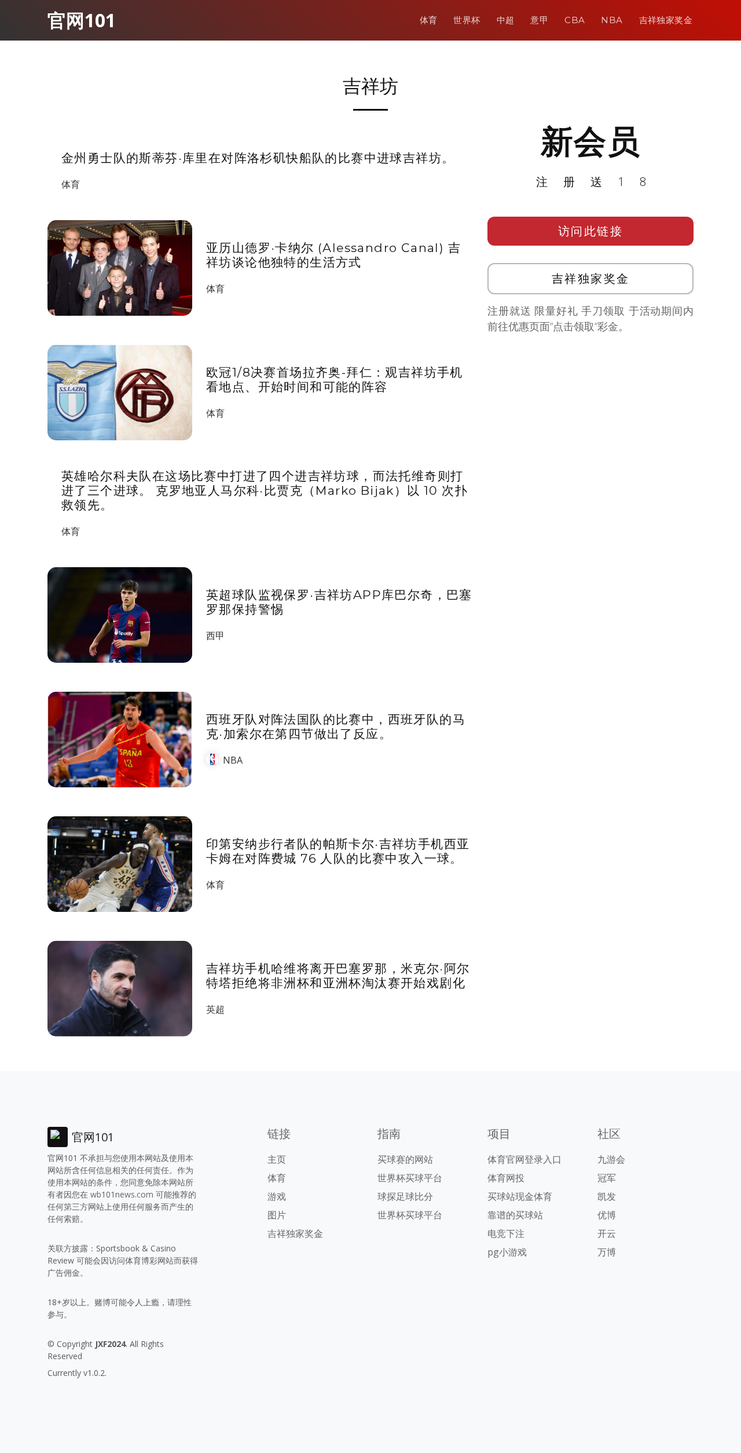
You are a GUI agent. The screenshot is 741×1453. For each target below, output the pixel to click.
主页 (276, 1159)
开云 (606, 1233)
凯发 (606, 1196)
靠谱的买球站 (515, 1215)
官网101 (81, 20)
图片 (276, 1215)
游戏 (276, 1196)
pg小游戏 (507, 1252)
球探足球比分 (405, 1196)
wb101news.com (121, 1194)
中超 (506, 19)
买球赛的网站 (405, 1159)
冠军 (606, 1177)
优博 (606, 1215)
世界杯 (466, 19)
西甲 (215, 635)
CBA (574, 19)
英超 (215, 1009)
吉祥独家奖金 (665, 19)
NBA (611, 19)
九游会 (611, 1159)
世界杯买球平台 (409, 1177)
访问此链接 (590, 231)
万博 (606, 1252)
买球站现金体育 (519, 1196)
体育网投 (505, 1177)
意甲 (539, 19)
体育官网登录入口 (524, 1159)
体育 (429, 19)
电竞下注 (505, 1233)
